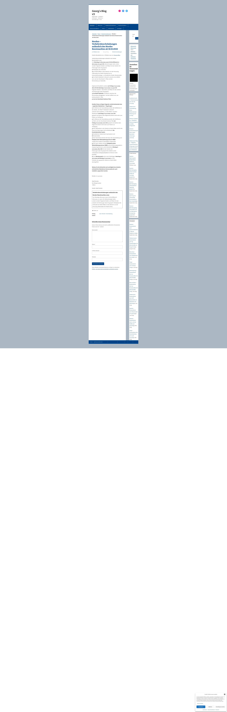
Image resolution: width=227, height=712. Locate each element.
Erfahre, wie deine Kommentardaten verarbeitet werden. (105, 269)
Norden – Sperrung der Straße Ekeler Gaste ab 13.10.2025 (133, 160)
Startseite (94, 34)
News (99, 34)
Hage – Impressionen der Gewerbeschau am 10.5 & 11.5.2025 (134, 334)
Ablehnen (210, 706)
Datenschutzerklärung (211, 709)
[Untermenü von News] (105, 28)
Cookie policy (205, 709)
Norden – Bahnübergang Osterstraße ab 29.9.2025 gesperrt (133, 185)
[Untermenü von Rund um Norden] (126, 25)
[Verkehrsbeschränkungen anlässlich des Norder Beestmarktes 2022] (107, 199)
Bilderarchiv (133, 46)
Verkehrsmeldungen (106, 34)
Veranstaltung (109, 213)
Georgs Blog (117, 55)
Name (93, 244)
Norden (103, 213)
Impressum (217, 709)
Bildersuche (133, 48)
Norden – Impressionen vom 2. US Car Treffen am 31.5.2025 (133, 322)
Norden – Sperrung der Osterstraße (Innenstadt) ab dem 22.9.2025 (133, 197)
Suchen (137, 38)
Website (94, 256)
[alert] (134, 82)
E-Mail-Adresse (96, 250)
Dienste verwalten (200, 703)
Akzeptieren (201, 706)
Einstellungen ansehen (220, 706)
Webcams (133, 51)
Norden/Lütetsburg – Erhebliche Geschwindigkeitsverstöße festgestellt (134, 122)
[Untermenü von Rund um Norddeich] (99, 28)
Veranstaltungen (121, 342)
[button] (224, 694)
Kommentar (95, 230)
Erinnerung (130, 342)
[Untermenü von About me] (102, 25)
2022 (100, 213)
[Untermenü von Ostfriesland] (114, 28)
